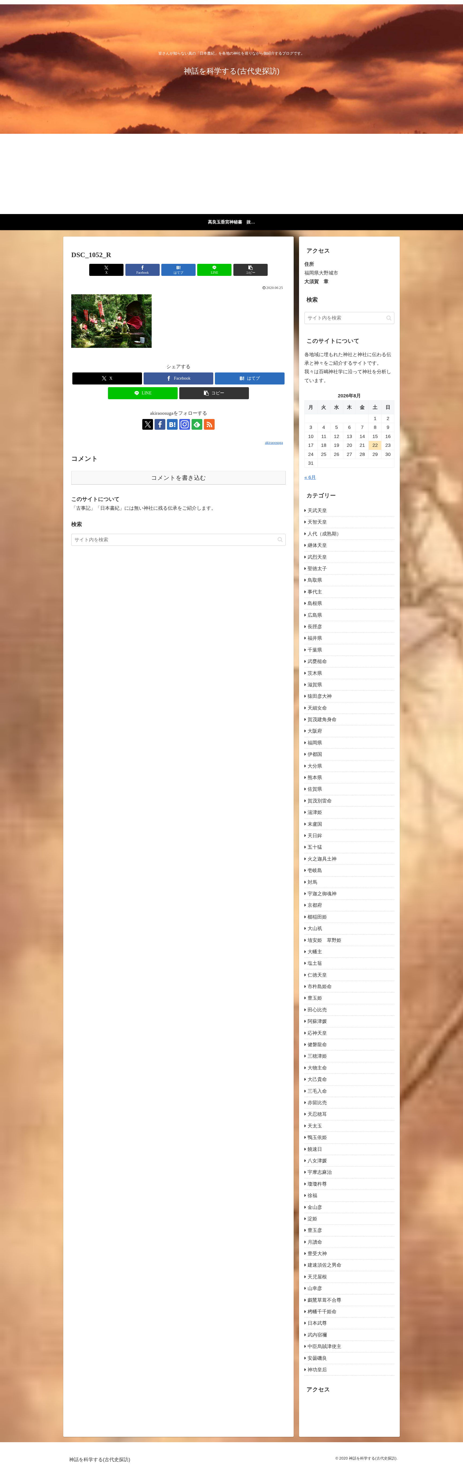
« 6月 (310, 477)
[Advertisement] (231, 173)
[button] (250, 270)
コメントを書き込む (178, 477)
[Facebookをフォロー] (160, 424)
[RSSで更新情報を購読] (209, 424)
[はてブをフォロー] (172, 424)
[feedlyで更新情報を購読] (197, 424)
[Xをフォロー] (147, 424)
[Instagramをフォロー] (184, 424)
